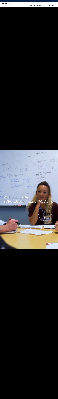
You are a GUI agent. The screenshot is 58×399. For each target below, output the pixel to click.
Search (55, 3)
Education (44, 5)
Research (53, 5)
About (30, 5)
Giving (49, 5)
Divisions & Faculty (37, 5)
